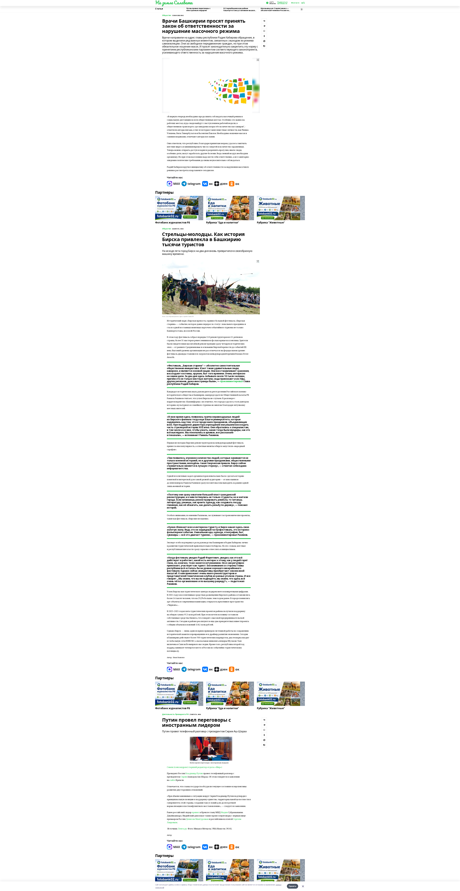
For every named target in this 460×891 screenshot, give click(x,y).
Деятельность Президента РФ (175, 714)
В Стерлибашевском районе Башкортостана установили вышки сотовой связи (239, 9)
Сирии (184, 776)
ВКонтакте (295, 3)
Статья (159, 8)
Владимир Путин (194, 773)
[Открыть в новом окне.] (173, 183)
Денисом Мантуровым (197, 819)
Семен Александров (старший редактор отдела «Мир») (194, 767)
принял (195, 812)
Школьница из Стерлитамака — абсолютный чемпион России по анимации (275, 9)
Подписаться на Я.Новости (282, 2)
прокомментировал (231, 381)
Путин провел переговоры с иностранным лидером (198, 9)
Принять (292, 886)
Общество (166, 15)
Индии (224, 812)
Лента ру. (182, 828)
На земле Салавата (174, 2)
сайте (172, 780)
